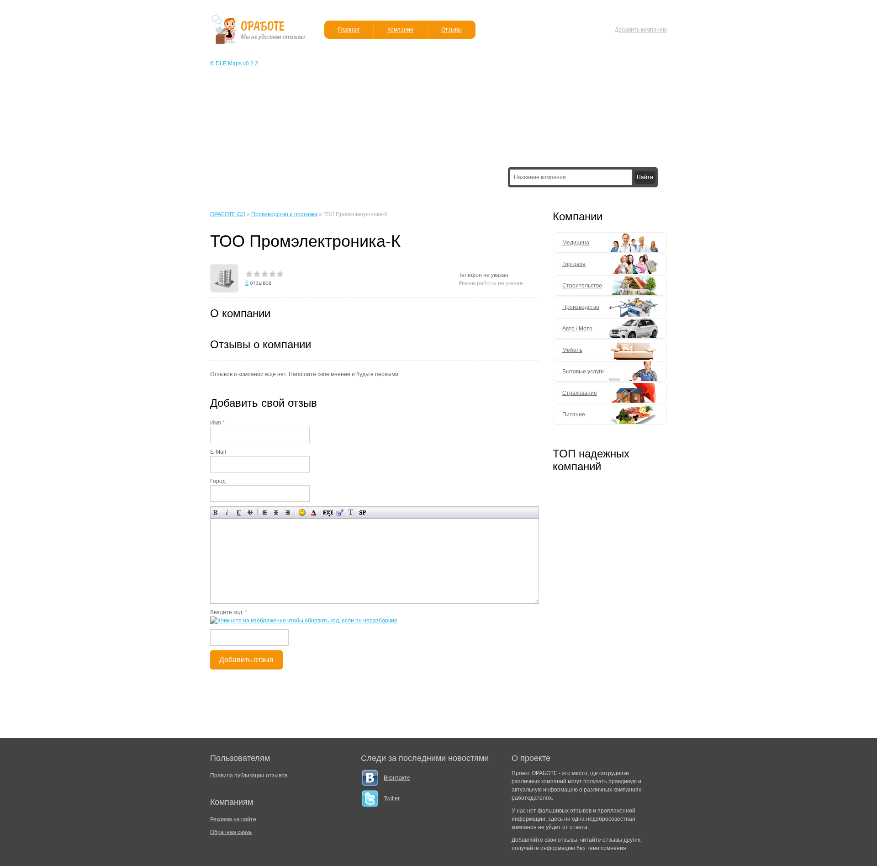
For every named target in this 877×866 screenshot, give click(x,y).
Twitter (392, 798)
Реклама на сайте (233, 819)
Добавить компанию (641, 30)
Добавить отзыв (246, 660)
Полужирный (216, 512)
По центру (276, 512)
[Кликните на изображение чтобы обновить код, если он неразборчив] (303, 620)
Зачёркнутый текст (250, 512)
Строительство (582, 285)
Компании (400, 30)
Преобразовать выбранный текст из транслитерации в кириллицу (351, 512)
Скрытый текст (328, 512)
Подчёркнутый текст (238, 512)
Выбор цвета (313, 512)
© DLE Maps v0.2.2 (234, 63)
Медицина (575, 242)
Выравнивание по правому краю (287, 512)
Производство (580, 307)
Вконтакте (397, 778)
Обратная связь (231, 832)
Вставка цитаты (339, 512)
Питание (573, 414)
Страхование (579, 393)
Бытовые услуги (583, 371)
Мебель (572, 350)
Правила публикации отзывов (248, 775)
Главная (348, 30)
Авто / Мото (577, 328)
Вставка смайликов (302, 512)
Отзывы (451, 30)
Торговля (574, 264)
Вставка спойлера (362, 512)
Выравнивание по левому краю (264, 512)
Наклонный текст (227, 512)
